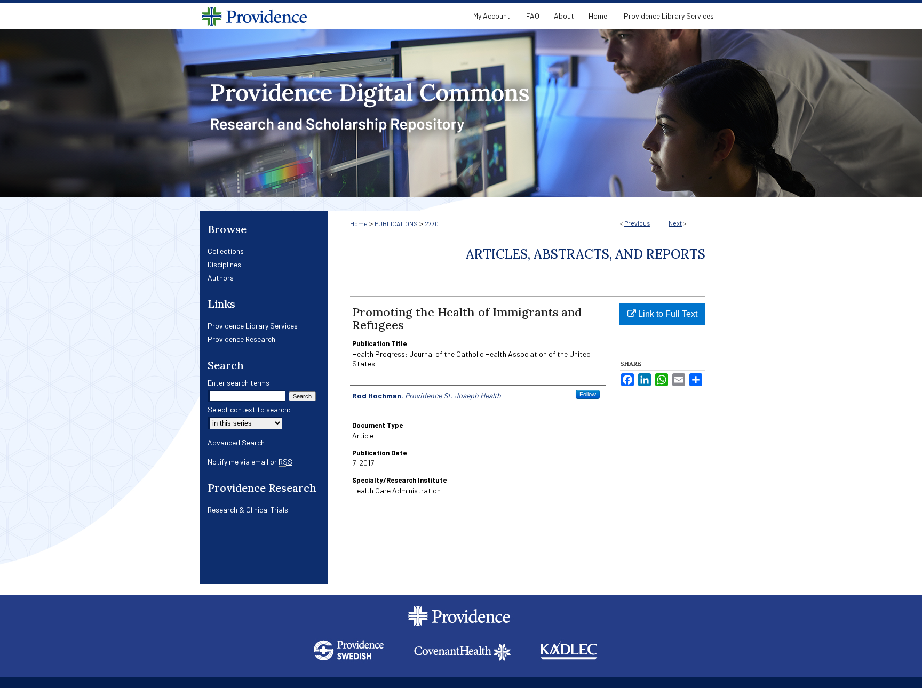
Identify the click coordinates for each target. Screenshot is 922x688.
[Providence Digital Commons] (461, 113)
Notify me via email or (250, 461)
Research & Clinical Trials (248, 509)
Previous (637, 223)
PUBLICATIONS (396, 223)
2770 (432, 223)
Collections (226, 250)
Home (359, 223)
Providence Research (241, 338)
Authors (221, 277)
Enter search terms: (240, 382)
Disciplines (224, 264)
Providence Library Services (253, 325)
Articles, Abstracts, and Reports (585, 254)
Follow (587, 394)
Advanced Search (236, 442)
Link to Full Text (666, 313)
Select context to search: (249, 409)
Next (675, 223)
